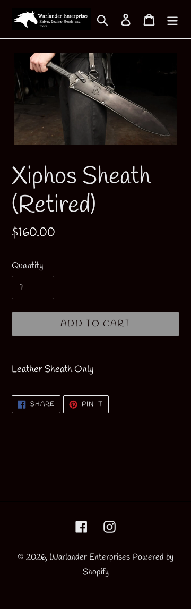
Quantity (28, 266)
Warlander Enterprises (89, 557)
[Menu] (172, 19)
